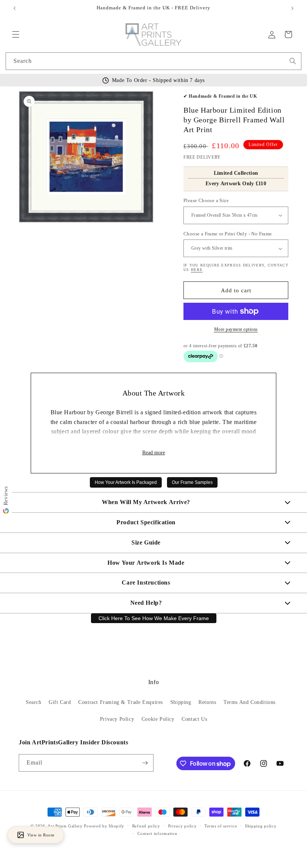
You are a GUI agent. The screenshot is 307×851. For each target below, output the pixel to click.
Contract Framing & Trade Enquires (120, 702)
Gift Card (60, 702)
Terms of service (220, 826)
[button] (15, 34)
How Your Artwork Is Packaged (126, 482)
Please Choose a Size (206, 200)
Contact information (157, 833)
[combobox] (153, 61)
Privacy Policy (117, 719)
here (197, 270)
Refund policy (146, 826)
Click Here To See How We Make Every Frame (153, 618)
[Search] (293, 61)
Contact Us (194, 719)
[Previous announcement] (14, 8)
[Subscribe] (145, 763)
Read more (153, 452)
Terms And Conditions (250, 702)
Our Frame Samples (192, 482)
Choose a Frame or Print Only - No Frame (227, 234)
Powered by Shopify (104, 826)
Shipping (180, 702)
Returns (207, 702)
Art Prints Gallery (65, 826)
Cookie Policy (158, 719)
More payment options (236, 329)
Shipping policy (261, 826)
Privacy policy (182, 826)
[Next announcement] (292, 8)
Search (34, 702)
